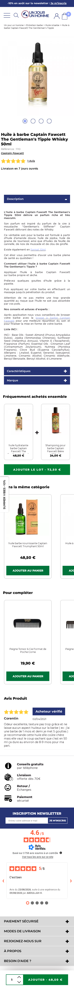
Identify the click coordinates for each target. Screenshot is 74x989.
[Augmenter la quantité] (19, 977)
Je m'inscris (57, 820)
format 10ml (38, 249)
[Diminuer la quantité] (19, 982)
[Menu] (7, 15)
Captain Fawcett (12, 153)
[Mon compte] (56, 16)
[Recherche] (16, 15)
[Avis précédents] (3, 880)
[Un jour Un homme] (36, 14)
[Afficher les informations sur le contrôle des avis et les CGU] (60, 852)
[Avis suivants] (71, 880)
